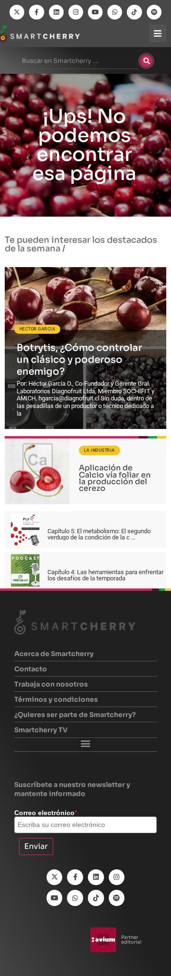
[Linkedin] (56, 12)
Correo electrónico (45, 812)
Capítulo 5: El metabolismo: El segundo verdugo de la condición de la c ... (99, 534)
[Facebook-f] (36, 12)
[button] (86, 743)
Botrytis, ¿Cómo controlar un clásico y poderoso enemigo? (79, 360)
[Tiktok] (134, 12)
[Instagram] (75, 12)
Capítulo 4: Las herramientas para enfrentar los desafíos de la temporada (105, 575)
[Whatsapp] (114, 12)
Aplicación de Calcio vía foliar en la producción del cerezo (115, 478)
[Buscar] (146, 61)
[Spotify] (154, 12)
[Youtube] (95, 12)
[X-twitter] (17, 12)
